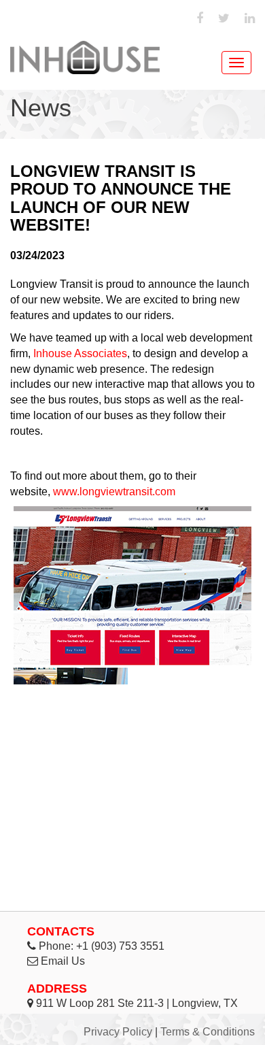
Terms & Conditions (207, 1032)
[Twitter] (224, 19)
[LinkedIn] (250, 19)
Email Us (63, 961)
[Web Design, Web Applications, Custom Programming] (85, 58)
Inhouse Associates (80, 353)
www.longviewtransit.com (114, 491)
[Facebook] (199, 19)
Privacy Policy (118, 1032)
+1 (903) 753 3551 (120, 946)
